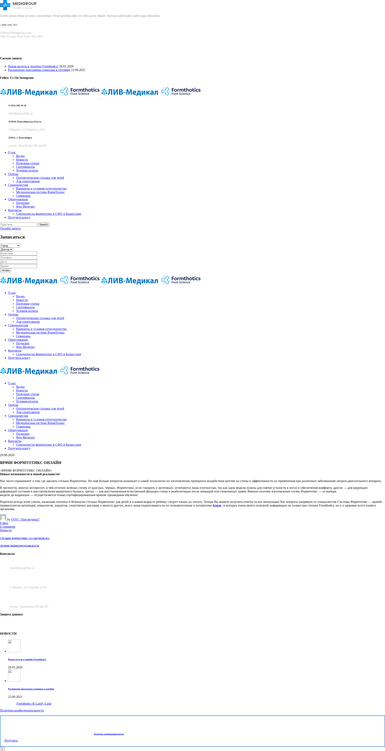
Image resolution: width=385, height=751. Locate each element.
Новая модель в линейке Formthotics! (33, 66)
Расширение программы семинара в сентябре (39, 70)
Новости (6, 530)
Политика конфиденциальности (22, 710)
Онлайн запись (10, 228)
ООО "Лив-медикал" (25, 519)
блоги (217, 505)
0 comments (7, 526)
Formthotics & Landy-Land (33, 703)
